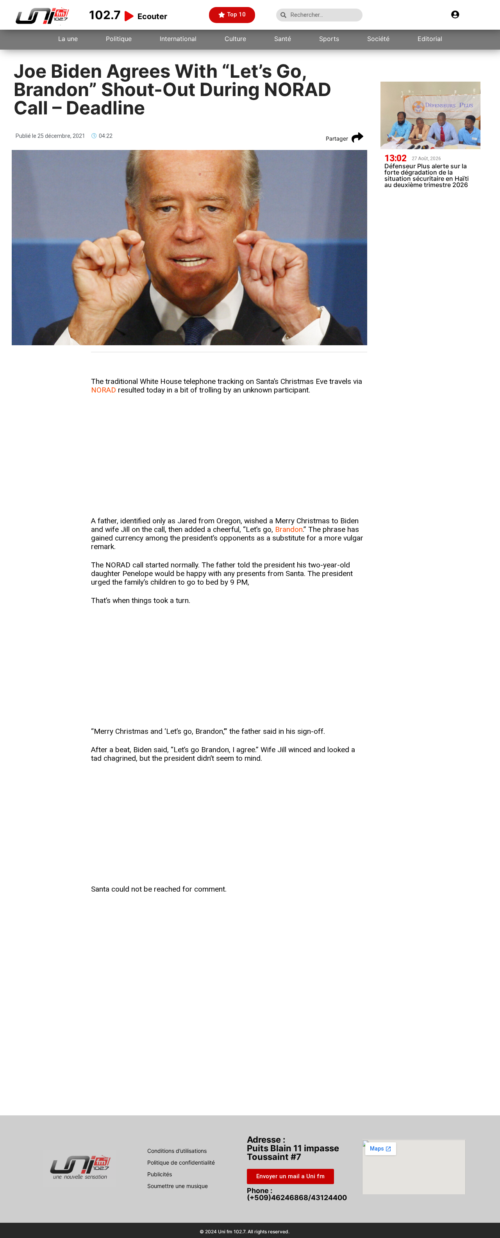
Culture (235, 39)
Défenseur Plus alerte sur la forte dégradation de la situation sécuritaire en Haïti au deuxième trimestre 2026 (426, 175)
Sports (329, 39)
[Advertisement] (229, 459)
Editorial (430, 39)
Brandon (289, 529)
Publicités (159, 1174)
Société (378, 39)
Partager (337, 138)
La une (68, 39)
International (178, 39)
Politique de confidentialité (181, 1162)
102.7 (105, 15)
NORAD (103, 389)
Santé (282, 39)
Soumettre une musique (177, 1186)
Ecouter (152, 16)
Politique (119, 39)
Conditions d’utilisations (177, 1150)
